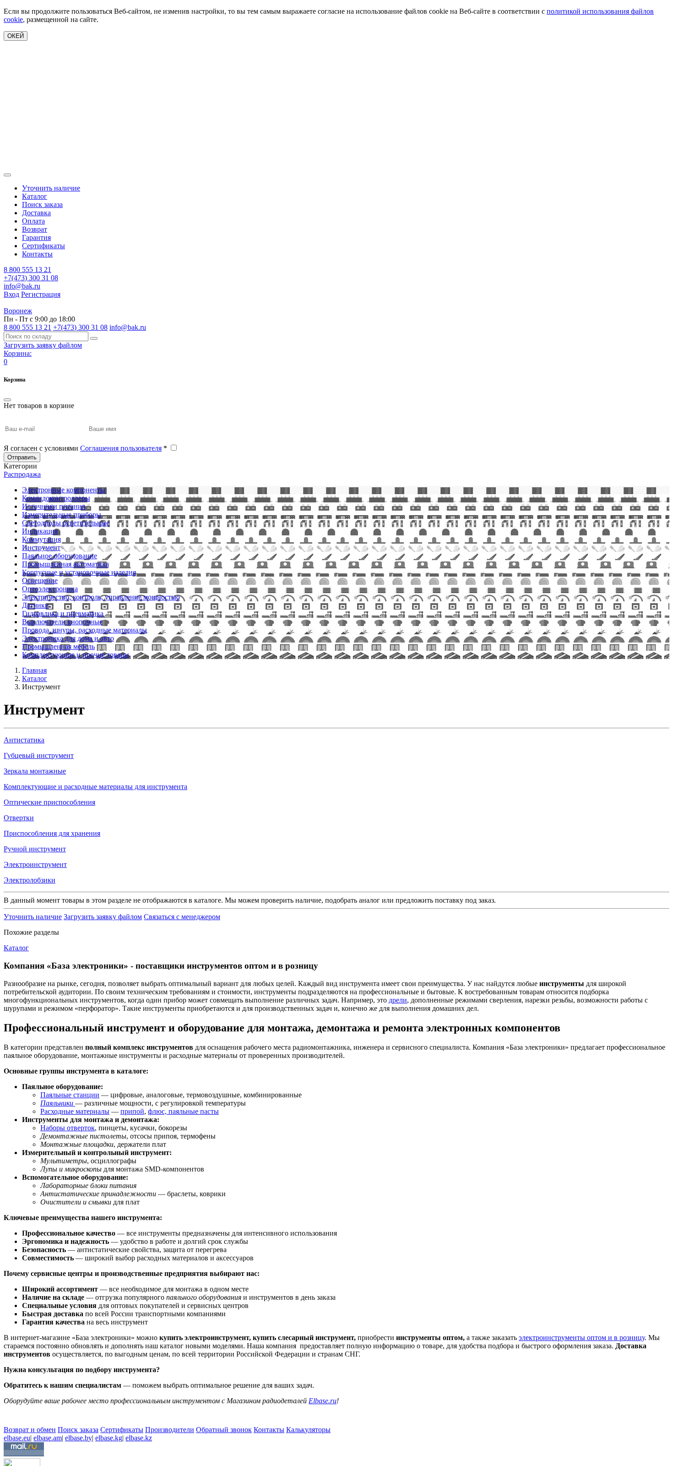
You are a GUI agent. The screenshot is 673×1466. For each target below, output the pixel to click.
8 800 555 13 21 (27, 269)
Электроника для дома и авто (68, 638)
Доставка (36, 213)
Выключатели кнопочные (62, 622)
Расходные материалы (74, 1111)
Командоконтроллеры (56, 498)
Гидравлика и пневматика (62, 613)
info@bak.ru (22, 286)
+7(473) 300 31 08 (31, 278)
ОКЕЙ (15, 36)
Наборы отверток (67, 1128)
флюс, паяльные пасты (183, 1111)
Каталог (34, 196)
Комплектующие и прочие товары (75, 655)
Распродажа (22, 474)
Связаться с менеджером (182, 917)
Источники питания (53, 506)
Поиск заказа (42, 204)
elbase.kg (108, 1438)
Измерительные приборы (61, 514)
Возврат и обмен (30, 1429)
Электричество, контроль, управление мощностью (101, 597)
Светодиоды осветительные (65, 523)
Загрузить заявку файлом (103, 917)
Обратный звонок (224, 1429)
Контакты (37, 254)
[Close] (7, 399)
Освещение (40, 580)
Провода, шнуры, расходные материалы (84, 630)
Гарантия (36, 237)
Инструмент (41, 547)
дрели (398, 1000)
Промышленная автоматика (65, 564)
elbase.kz (138, 1438)
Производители (169, 1429)
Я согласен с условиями (85, 448)
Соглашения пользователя (121, 448)
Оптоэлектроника (50, 589)
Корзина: (18, 353)
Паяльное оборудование (59, 556)
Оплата (33, 221)
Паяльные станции (69, 1095)
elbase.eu (17, 1438)
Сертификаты (43, 246)
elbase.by (78, 1438)
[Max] (10, 1416)
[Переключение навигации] (7, 175)
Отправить (22, 457)
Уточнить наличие (51, 188)
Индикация (40, 531)
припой (132, 1111)
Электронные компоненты (63, 490)
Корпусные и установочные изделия (79, 572)
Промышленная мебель (58, 646)
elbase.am (47, 1438)
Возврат (34, 229)
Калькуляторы (308, 1429)
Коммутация (41, 539)
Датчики (35, 605)
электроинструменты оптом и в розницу (582, 1337)
